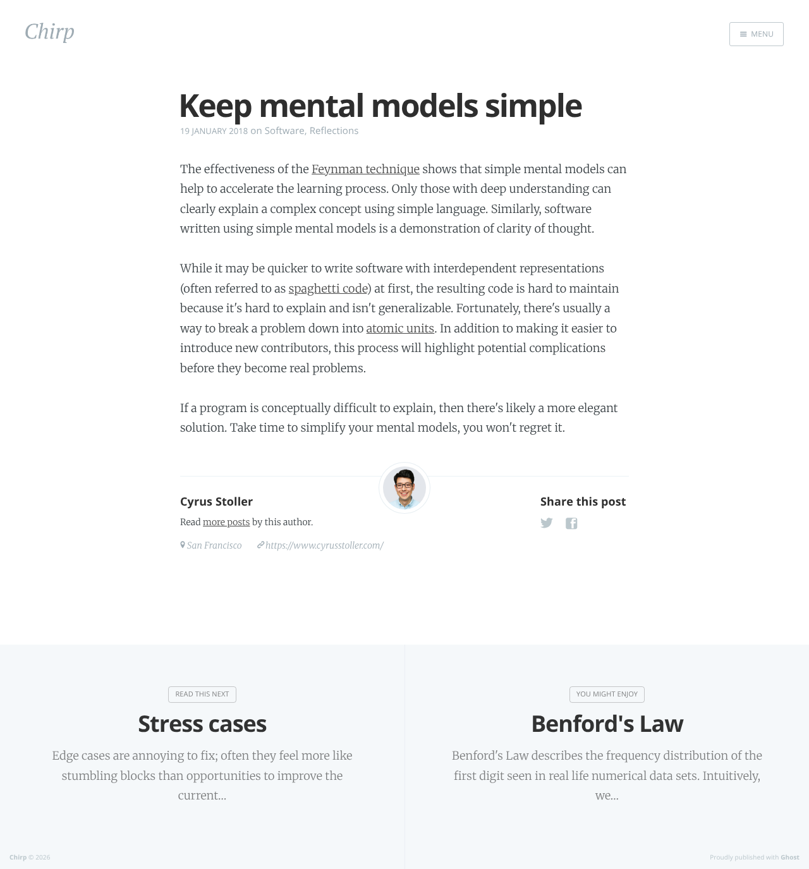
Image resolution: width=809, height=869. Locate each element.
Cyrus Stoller (216, 501)
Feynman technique (366, 169)
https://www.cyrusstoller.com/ (324, 545)
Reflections (334, 131)
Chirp (18, 857)
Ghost (790, 857)
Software (285, 131)
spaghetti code (328, 288)
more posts (226, 522)
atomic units (401, 328)
